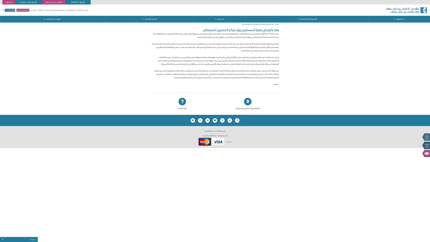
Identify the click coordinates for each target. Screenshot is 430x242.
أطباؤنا (79, 10)
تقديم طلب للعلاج (29, 2)
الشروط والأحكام (220, 131)
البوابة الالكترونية (23, 10)
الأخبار (277, 24)
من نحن (85, 10)
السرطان (220, 19)
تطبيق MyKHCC (78, 2)
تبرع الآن (426, 137)
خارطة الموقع (208, 131)
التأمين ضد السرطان (53, 2)
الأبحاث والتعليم (150, 19)
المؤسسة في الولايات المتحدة (54, 10)
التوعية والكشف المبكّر (308, 19)
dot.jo (215, 136)
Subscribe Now (426, 145)
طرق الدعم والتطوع (53, 19)
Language (10, 10)
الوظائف (40, 10)
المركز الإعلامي (71, 10)
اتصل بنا (33, 10)
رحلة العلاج (400, 19)
